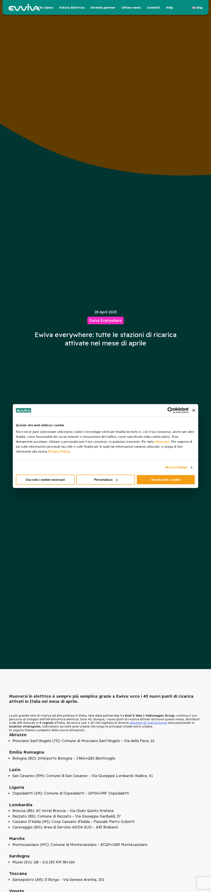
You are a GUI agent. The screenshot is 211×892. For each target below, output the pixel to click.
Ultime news (131, 7)
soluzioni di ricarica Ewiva (148, 723)
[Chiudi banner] (193, 410)
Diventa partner (103, 7)
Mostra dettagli (176, 467)
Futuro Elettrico (71, 7)
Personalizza (103, 479)
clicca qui (162, 441)
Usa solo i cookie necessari (45, 479)
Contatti (153, 7)
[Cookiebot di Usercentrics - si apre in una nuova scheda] (170, 410)
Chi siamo (45, 7)
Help (169, 7)
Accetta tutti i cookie (166, 479)
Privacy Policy (59, 451)
